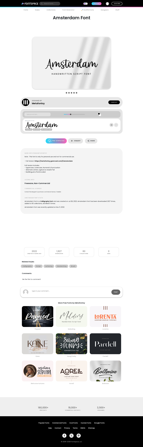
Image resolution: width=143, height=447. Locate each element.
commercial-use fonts (72, 410)
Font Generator (68, 10)
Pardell (105, 356)
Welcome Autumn (37, 383)
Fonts (26, 10)
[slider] (70, 114)
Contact (114, 102)
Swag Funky (71, 356)
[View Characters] (111, 125)
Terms (75, 428)
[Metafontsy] (26, 102)
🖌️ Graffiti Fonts (87, 10)
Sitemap (91, 428)
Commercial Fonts (59, 423)
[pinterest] (79, 436)
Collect (77, 141)
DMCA (83, 428)
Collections (51, 10)
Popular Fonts (44, 423)
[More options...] (116, 125)
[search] (49, 4)
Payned (38, 329)
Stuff (117, 10)
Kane (38, 356)
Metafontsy (38, 103)
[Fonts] (29, 3)
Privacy (67, 428)
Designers (105, 10)
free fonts (43, 410)
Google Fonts (99, 423)
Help (50, 428)
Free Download (58, 141)
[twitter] (71, 436)
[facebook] (64, 436)
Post (116, 292)
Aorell (71, 383)
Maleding (71, 329)
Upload (96, 3)
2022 (34, 251)
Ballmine (105, 383)
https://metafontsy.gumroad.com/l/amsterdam (54, 161)
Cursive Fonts (86, 423)
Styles (37, 10)
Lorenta (105, 329)
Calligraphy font (46, 201)
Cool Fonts (73, 423)
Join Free (117, 3)
